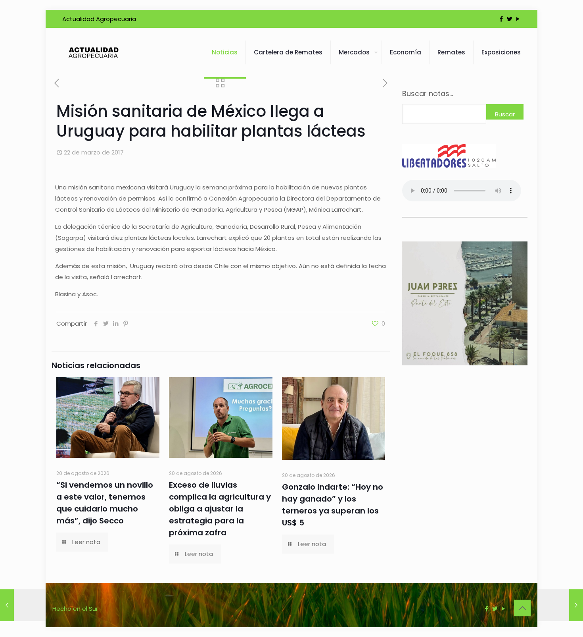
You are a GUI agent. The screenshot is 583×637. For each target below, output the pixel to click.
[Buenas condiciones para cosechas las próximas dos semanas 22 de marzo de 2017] (560, 605)
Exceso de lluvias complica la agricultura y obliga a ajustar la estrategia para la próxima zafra (220, 508)
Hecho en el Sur (75, 608)
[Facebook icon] (501, 19)
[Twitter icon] (509, 19)
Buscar (505, 114)
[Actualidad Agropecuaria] (93, 52)
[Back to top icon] (522, 608)
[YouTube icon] (518, 19)
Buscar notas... (427, 93)
